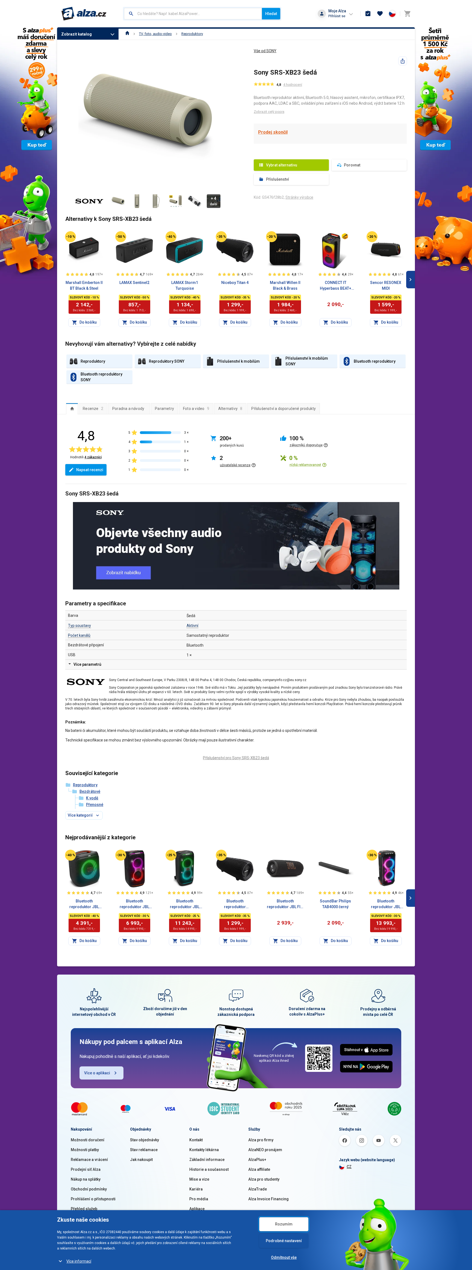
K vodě (92, 798)
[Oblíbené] (380, 13)
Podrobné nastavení (284, 1241)
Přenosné (94, 804)
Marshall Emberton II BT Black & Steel (84, 285)
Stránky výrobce (299, 197)
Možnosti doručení (87, 1140)
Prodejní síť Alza (86, 1169)
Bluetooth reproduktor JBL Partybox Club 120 (135, 904)
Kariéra (196, 1189)
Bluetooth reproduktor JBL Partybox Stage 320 (184, 904)
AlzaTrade (257, 1189)
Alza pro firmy (260, 1140)
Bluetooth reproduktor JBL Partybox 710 (385, 904)
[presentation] (72, 408)
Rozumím (284, 1224)
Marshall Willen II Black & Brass (285, 285)
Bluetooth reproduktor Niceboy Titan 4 (235, 904)
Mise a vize (199, 1179)
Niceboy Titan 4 (235, 282)
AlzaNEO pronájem (265, 1150)
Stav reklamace (144, 1150)
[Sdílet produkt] (402, 61)
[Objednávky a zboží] (368, 13)
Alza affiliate (259, 1169)
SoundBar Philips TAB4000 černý (335, 904)
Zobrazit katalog (76, 34)
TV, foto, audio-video (155, 34)
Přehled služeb (84, 1209)
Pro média (198, 1199)
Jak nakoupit (141, 1159)
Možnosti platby (85, 1150)
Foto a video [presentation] (196, 408)
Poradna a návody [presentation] (128, 408)
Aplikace (197, 1209)
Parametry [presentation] (164, 408)
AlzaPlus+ (257, 1159)
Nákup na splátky (86, 1179)
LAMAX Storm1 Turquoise (184, 285)
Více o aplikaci (97, 1073)
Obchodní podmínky (89, 1189)
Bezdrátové (89, 791)
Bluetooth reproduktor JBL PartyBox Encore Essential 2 (84, 904)
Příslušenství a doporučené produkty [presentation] (283, 408)
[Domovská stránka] (127, 34)
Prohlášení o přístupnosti (93, 1199)
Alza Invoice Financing (268, 1199)
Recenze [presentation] (93, 408)
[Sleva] (70, 236)
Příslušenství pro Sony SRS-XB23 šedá (236, 758)
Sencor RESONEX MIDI (385, 285)
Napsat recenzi (89, 470)
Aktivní (192, 625)
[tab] (72, 408)
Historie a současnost (209, 1169)
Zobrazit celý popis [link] (269, 112)
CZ (349, 1167)
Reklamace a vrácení (89, 1159)
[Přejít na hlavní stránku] (84, 13)
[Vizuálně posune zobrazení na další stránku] (410, 279)
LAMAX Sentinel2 (134, 282)
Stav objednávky (144, 1140)
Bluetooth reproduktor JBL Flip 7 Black (285, 904)
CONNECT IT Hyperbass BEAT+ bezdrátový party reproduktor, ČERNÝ (335, 285)
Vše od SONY (265, 51)
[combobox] (193, 13)
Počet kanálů (79, 635)
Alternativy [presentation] (230, 408)
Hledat (271, 13)
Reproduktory (192, 34)
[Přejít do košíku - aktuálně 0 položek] (407, 13)
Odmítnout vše (284, 1257)
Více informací (78, 1261)
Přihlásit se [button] (336, 16)
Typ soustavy (79, 625)
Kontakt (196, 1140)
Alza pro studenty (263, 1179)
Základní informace (207, 1159)
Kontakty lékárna (204, 1150)
